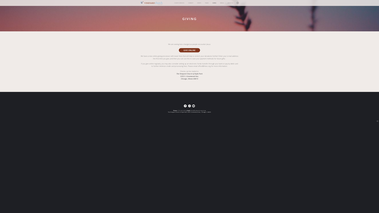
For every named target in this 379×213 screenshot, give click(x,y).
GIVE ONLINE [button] (189, 50)
